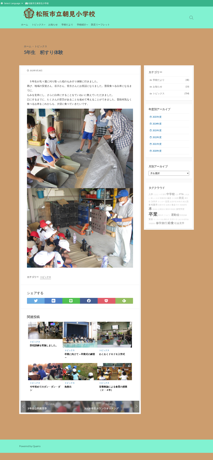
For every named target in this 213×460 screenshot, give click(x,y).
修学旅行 (161, 223)
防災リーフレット (100, 24)
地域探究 (183, 205)
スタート (174, 219)
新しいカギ (155, 198)
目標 (160, 205)
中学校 (170, 194)
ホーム (24, 24)
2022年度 (157, 137)
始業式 (168, 205)
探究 (164, 194)
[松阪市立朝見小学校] (61, 13)
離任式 (166, 219)
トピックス (38, 24)
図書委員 (163, 198)
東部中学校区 (170, 209)
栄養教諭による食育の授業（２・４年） (113, 388)
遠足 (169, 198)
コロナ (154, 201)
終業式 (179, 202)
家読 (184, 202)
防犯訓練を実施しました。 (44, 345)
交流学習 (173, 202)
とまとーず (157, 194)
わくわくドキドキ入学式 (112, 354)
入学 (151, 194)
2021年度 (157, 143)
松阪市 (154, 204)
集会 (174, 205)
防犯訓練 (183, 215)
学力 (177, 205)
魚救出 (68, 386)
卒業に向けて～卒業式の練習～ (80, 356)
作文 (163, 205)
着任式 (160, 215)
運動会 (175, 215)
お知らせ (53, 24)
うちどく (167, 215)
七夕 (177, 194)
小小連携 (175, 198)
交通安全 (161, 209)
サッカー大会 (158, 219)
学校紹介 (81, 24)
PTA (181, 194)
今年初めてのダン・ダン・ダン (45, 388)
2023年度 (157, 130)
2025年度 (157, 116)
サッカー (161, 202)
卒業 (153, 214)
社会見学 (179, 223)
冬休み (155, 209)
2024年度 (157, 123)
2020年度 (157, 150)
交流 (167, 201)
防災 (181, 197)
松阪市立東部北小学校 (38, 3)
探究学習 (180, 209)
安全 (151, 219)
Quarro (37, 446)
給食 (171, 223)
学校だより (67, 24)
